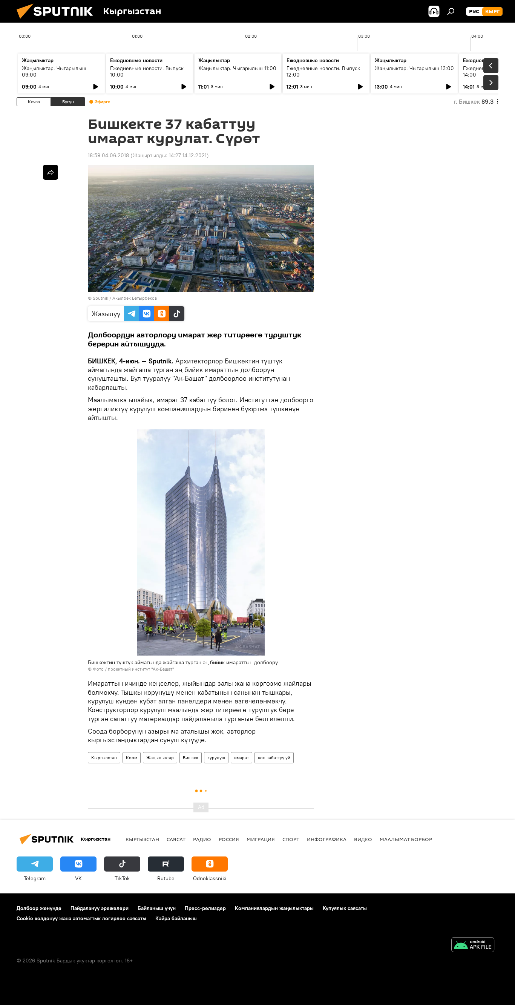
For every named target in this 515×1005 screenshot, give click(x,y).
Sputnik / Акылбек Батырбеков (125, 298)
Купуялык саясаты (345, 908)
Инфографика (326, 839)
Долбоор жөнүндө (39, 908)
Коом (131, 757)
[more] (50, 172)
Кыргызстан (104, 757)
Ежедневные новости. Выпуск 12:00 (323, 71)
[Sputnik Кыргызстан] (57, 20)
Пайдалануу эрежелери (100, 908)
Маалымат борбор (406, 839)
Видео (363, 839)
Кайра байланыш (176, 918)
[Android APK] (472, 945)
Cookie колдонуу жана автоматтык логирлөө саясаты (81, 918)
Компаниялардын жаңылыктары (274, 908)
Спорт (290, 839)
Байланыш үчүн (157, 908)
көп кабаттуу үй (274, 757)
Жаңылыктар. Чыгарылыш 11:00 (237, 68)
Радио (202, 839)
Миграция (261, 839)
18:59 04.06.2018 (108, 155)
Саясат (176, 839)
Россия (229, 839)
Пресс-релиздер (205, 908)
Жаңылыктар (160, 757)
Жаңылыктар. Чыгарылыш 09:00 (54, 71)
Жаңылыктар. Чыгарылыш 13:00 (414, 68)
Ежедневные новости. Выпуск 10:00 (147, 71)
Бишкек (190, 757)
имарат (241, 757)
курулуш (216, 757)
